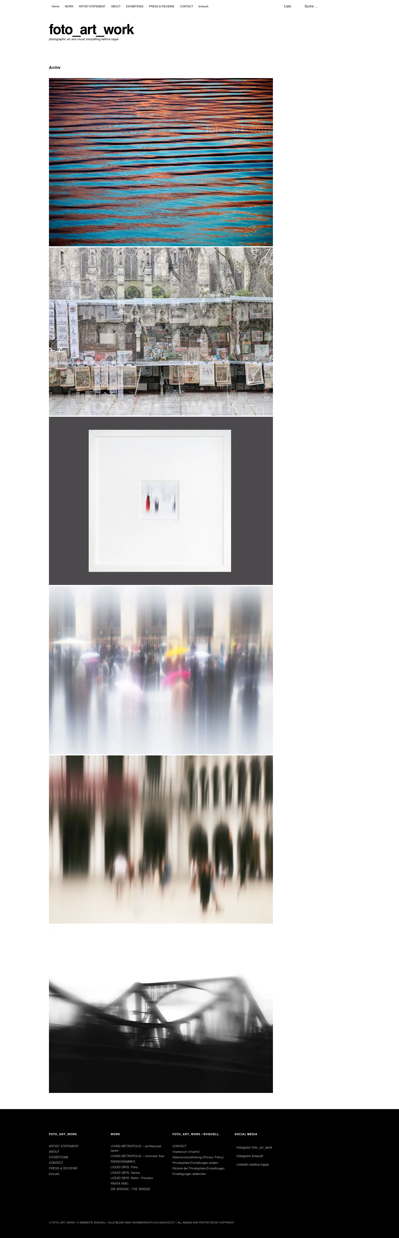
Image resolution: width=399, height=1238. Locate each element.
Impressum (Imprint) (186, 1151)
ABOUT (54, 1151)
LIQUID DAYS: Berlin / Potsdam (132, 1178)
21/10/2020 (45, 27)
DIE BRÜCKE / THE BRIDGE (130, 1189)
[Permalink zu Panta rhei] (161, 244)
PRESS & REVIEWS (63, 1168)
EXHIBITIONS (58, 1157)
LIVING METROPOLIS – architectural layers (136, 1148)
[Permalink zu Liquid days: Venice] (161, 922)
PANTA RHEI (119, 1183)
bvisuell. (54, 1173)
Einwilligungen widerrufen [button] (189, 1173)
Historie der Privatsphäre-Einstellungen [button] (198, 1168)
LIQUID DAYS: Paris (124, 1167)
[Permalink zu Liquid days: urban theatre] (161, 583)
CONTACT (56, 1162)
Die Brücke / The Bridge (58, 9)
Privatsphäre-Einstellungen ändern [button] (195, 1162)
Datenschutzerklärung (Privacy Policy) (198, 1157)
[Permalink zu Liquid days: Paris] (161, 752)
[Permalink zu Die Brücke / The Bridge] (161, 1091)
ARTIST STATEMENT (64, 1146)
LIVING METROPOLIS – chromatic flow (137, 1156)
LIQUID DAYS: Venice (125, 1172)
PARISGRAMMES (123, 1161)
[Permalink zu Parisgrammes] (161, 414)
